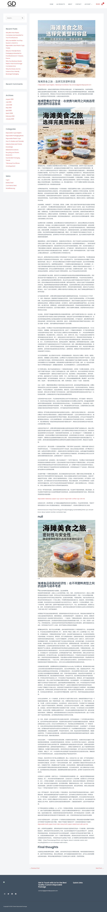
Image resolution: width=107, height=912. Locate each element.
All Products (61, 4)
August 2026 (9, 99)
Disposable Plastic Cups (13, 138)
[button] (91, 4)
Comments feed (11, 185)
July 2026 (8, 102)
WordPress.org (10, 188)
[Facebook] (15, 894)
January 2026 (10, 119)
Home (51, 4)
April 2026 (9, 110)
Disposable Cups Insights (13, 133)
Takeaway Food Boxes (13, 163)
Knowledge (9, 147)
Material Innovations (12, 150)
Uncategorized (10, 166)
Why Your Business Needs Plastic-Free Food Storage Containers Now (14, 63)
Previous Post (35, 868)
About (70, 4)
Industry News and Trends (14, 144)
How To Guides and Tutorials (15, 141)
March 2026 (9, 113)
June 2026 (9, 105)
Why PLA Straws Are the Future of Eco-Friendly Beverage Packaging (13, 71)
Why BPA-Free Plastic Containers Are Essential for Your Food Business (14, 35)
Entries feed (9, 182)
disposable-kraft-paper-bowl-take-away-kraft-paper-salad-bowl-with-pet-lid (63, 824)
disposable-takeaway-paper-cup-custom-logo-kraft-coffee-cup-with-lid (61, 499)
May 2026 (9, 108)
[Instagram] (4, 894)
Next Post (99, 868)
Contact (78, 4)
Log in (7, 180)
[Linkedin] (12, 894)
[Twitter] (8, 894)
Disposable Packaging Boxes (14, 135)
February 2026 (10, 116)
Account (88, 4)
